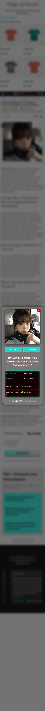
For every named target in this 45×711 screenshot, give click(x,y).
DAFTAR (32, 350)
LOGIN (13, 350)
